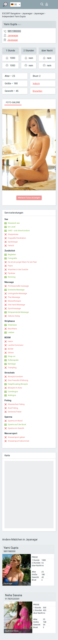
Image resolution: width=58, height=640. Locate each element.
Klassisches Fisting (16, 404)
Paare (10, 266)
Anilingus (12, 395)
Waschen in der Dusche (18, 269)
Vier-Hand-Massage (16, 305)
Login (47, 3)
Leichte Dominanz (15, 345)
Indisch (36, 83)
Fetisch (11, 245)
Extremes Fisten (14, 412)
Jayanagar (27, 13)
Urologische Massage (17, 293)
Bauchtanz (12, 328)
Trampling (12, 367)
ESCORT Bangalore (11, 13)
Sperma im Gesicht (16, 428)
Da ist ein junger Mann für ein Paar (22, 262)
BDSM (10, 349)
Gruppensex (13, 234)
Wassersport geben (16, 437)
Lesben (11, 332)
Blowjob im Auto (15, 388)
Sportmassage (14, 308)
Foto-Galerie (13, 102)
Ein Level (11, 227)
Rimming (11, 277)
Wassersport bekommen (18, 441)
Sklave (11, 352)
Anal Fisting (13, 408)
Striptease (12, 325)
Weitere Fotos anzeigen (29, 197)
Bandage (12, 364)
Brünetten (37, 91)
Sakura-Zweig (14, 316)
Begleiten (12, 254)
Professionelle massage (18, 286)
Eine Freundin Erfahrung (18, 380)
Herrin (10, 341)
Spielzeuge (13, 242)
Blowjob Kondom (15, 376)
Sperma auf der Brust (17, 424)
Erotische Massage (16, 290)
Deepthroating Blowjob (18, 384)
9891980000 (14, 31)
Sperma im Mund (15, 421)
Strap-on (11, 356)
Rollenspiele (13, 360)
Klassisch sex (14, 223)
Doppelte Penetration (17, 238)
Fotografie (12, 258)
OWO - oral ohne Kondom (19, 230)
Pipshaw (11, 273)
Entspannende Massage (18, 312)
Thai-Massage (14, 297)
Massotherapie (14, 301)
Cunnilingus (13, 391)
